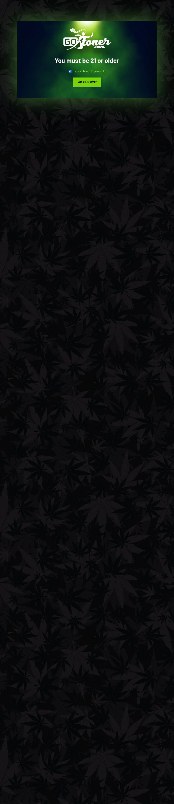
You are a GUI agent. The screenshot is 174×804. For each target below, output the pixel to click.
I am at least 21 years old (89, 71)
